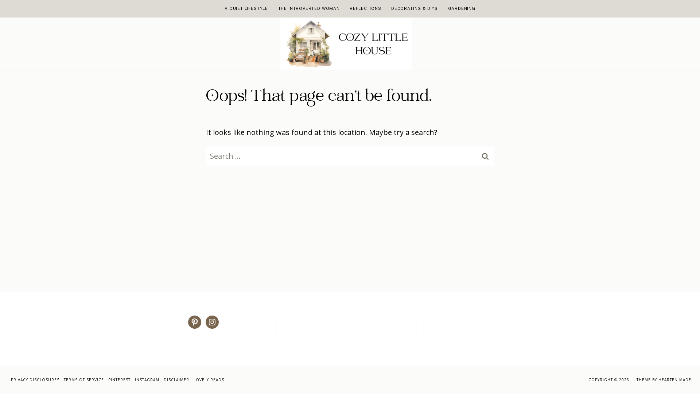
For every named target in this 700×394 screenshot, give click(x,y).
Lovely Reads (209, 379)
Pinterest (119, 379)
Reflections (365, 8)
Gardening (461, 8)
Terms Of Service (84, 379)
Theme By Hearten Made (664, 379)
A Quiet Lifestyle (246, 8)
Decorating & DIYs (414, 8)
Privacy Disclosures (35, 379)
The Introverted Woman (309, 8)
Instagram (147, 379)
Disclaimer (176, 379)
